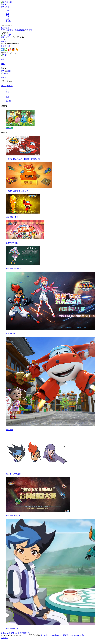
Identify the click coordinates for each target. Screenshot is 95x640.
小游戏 (8, 21)
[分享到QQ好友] (13, 49)
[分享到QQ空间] (16, 49)
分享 (8, 46)
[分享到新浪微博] (9, 49)
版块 (7, 14)
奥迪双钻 (4, 633)
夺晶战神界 (19, 30)
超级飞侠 (19, 633)
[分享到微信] (6, 49)
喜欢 (7, 16)
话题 (7, 19)
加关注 (3, 86)
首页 (7, 11)
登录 (3, 7)
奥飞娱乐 (12, 633)
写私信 (10, 86)
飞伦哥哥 (29, 30)
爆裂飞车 (9, 30)
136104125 (5, 37)
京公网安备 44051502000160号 (71, 635)
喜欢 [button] (3, 46)
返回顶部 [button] (4, 638)
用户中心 (27, 633)
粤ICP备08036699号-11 (50, 635)
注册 (7, 7)
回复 (3, 64)
